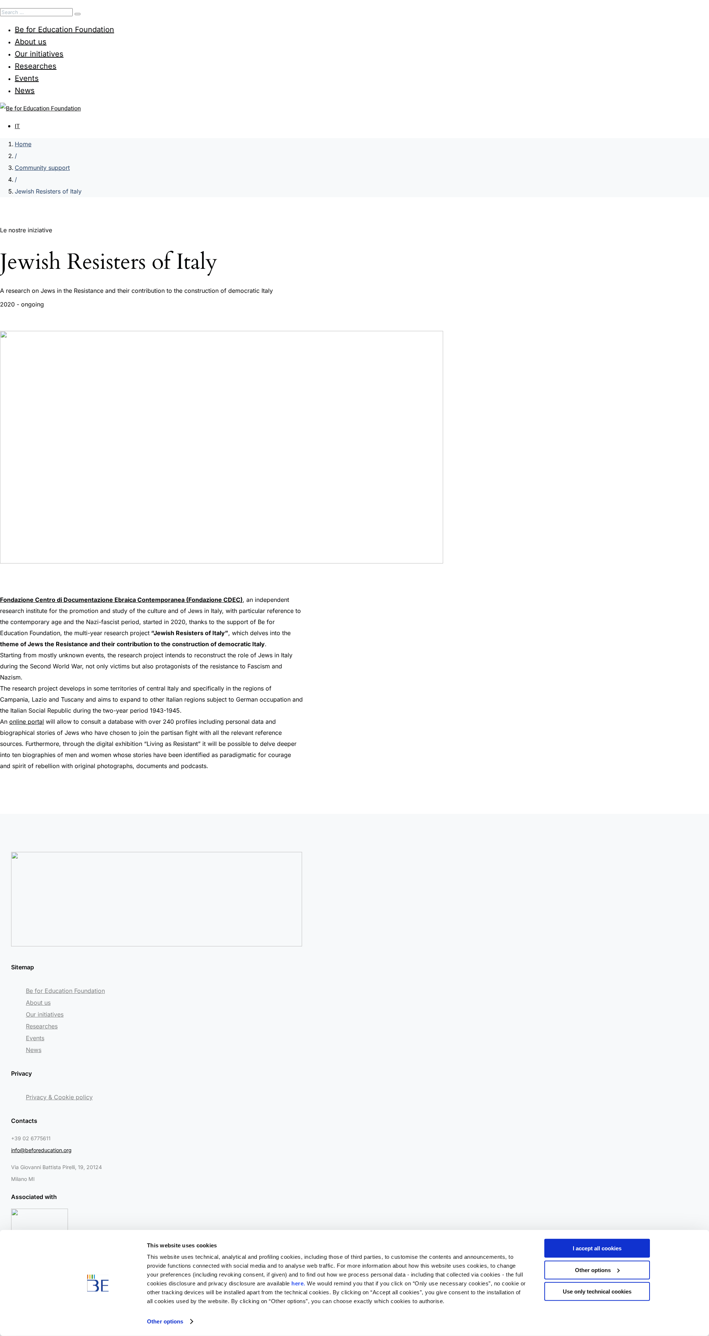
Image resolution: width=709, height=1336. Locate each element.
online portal (26, 721)
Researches (35, 66)
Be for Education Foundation (64, 29)
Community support (42, 167)
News (25, 90)
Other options (165, 1321)
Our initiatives (39, 53)
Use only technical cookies (597, 1291)
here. (298, 1283)
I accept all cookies (597, 1248)
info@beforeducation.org (41, 1150)
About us (31, 41)
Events (27, 78)
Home (23, 144)
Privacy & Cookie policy (59, 1097)
